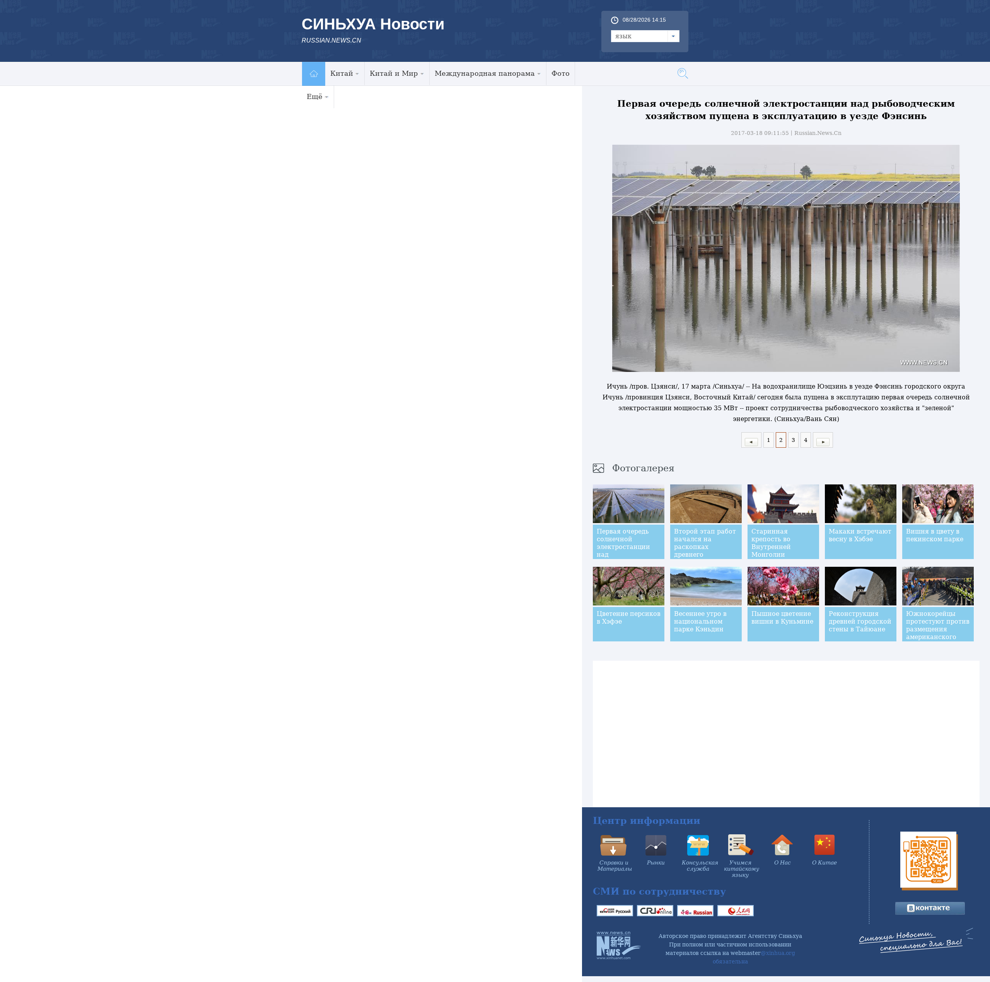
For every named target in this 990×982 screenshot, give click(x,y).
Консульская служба (700, 865)
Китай (341, 73)
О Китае (824, 862)
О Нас (782, 862)
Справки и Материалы (614, 865)
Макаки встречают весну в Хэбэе (860, 535)
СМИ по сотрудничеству (659, 891)
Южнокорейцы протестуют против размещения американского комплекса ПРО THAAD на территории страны (938, 641)
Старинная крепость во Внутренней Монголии (771, 543)
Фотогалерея (643, 468)
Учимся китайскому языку (741, 868)
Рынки (656, 862)
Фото (560, 73)
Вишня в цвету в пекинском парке (934, 535)
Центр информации (646, 820)
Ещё (315, 96)
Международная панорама (485, 73)
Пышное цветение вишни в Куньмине (782, 617)
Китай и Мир (394, 73)
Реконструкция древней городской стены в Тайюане (860, 621)
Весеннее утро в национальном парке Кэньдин (700, 621)
